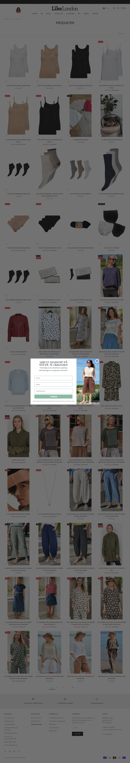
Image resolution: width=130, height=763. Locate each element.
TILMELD (53, 396)
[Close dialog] (97, 361)
